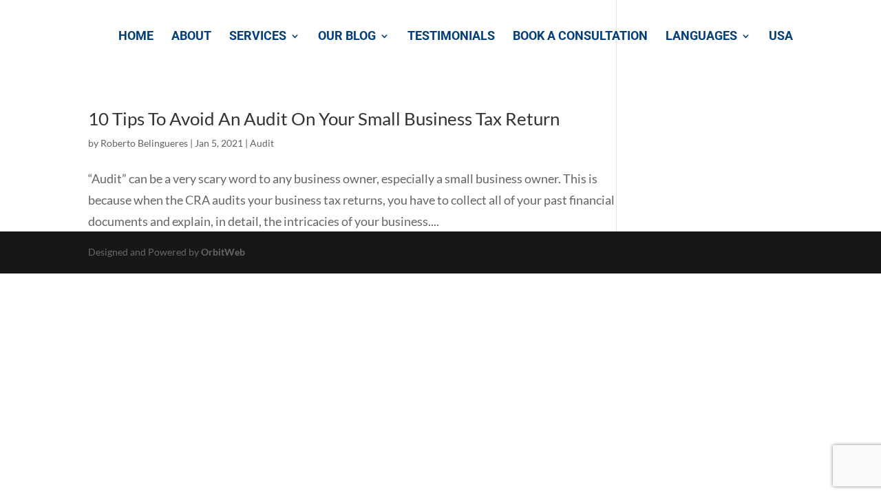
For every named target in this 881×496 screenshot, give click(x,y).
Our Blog (347, 37)
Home (135, 37)
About (191, 37)
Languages (701, 37)
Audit (262, 143)
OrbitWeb (223, 252)
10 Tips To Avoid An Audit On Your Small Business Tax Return (324, 118)
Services (257, 37)
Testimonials (451, 37)
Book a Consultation (580, 37)
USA (781, 37)
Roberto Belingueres (144, 143)
